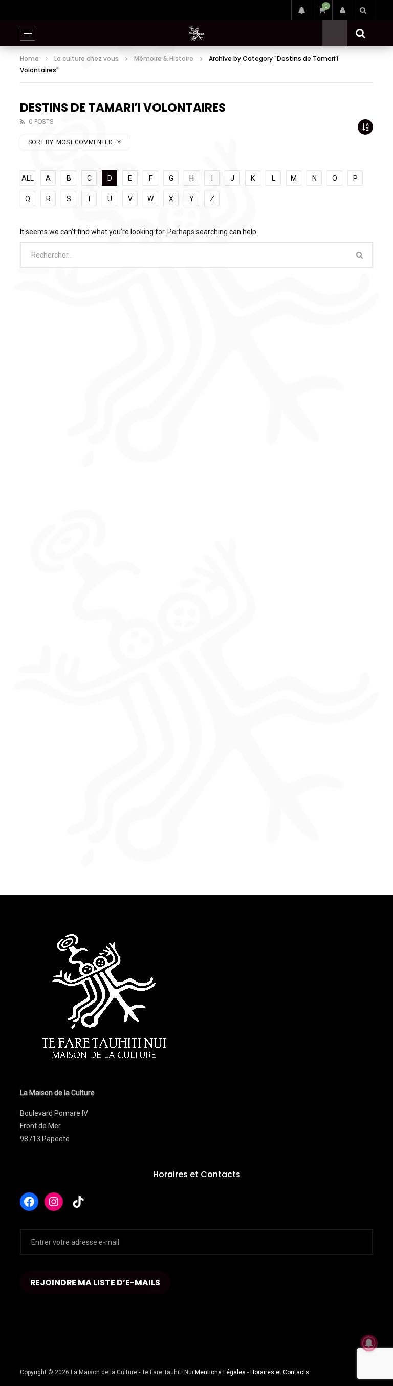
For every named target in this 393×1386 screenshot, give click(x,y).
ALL (27, 178)
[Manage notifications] (369, 1343)
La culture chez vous (86, 58)
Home (29, 58)
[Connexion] (342, 10)
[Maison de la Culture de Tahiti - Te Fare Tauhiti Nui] (196, 33)
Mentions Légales (220, 1372)
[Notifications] (301, 10)
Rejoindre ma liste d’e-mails (95, 1282)
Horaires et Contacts (197, 1174)
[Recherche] (363, 10)
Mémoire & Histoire (163, 58)
